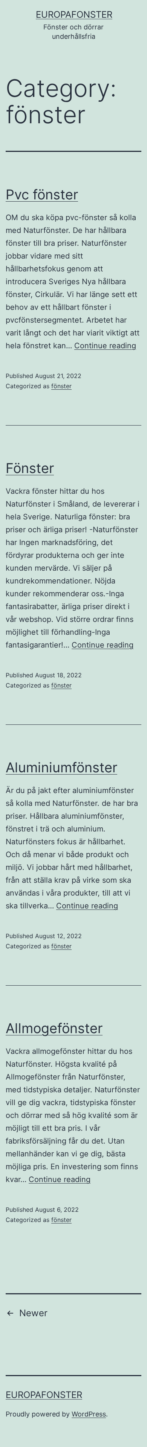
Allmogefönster (54, 1028)
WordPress (89, 1414)
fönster (61, 386)
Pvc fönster (42, 194)
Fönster (30, 468)
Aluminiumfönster (61, 767)
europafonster (74, 14)
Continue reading (105, 345)
